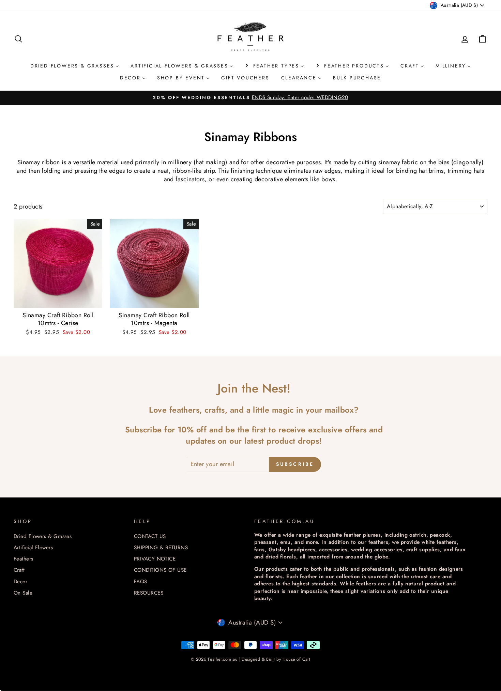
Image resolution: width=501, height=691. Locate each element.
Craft (19, 570)
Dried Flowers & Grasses (43, 536)
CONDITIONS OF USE (160, 570)
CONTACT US (150, 536)
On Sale (23, 593)
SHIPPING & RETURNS (161, 547)
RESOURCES (148, 593)
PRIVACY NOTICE (155, 559)
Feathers (23, 559)
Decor (20, 581)
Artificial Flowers (33, 547)
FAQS (140, 581)
